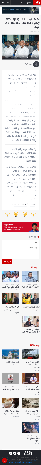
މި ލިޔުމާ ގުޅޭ (35, 267)
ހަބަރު (22, 3)
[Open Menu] (2, 2)
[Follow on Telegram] (10, 453)
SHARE (5, 461)
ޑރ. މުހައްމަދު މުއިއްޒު (19, 205)
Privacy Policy (29, 462)
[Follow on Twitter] (14, 453)
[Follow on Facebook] (18, 453)
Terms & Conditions (19, 462)
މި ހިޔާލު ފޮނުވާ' (7, 261)
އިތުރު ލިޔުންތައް (34, 345)
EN (8, 2)
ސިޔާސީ (28, 3)
